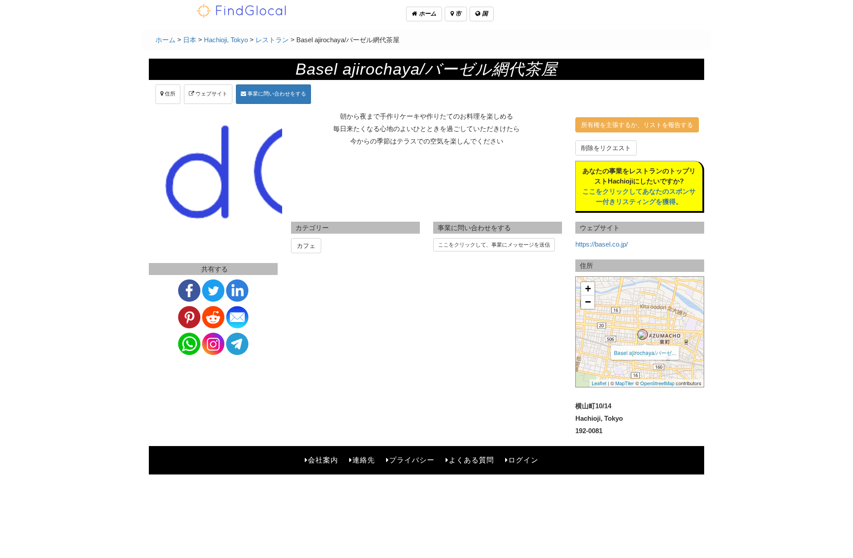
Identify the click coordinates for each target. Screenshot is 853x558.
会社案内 (323, 460)
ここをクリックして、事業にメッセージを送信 (494, 245)
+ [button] (588, 288)
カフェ (306, 245)
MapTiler (624, 383)
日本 (189, 40)
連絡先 (363, 460)
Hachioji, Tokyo (226, 40)
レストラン (272, 40)
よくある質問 (471, 460)
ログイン (523, 460)
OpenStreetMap (657, 383)
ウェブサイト (210, 94)
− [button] (588, 301)
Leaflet (599, 383)
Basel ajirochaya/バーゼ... (645, 352)
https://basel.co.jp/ (601, 244)
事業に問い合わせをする (276, 94)
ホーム (426, 13)
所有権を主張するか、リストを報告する (637, 124)
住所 (169, 94)
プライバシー (411, 460)
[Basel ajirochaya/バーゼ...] (642, 334)
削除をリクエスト (606, 147)
